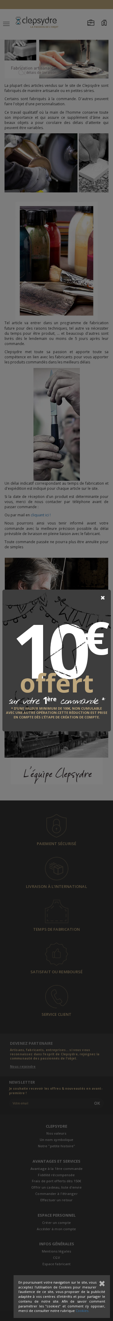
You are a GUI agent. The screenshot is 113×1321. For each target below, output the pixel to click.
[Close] (103, 598)
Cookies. (82, 1310)
